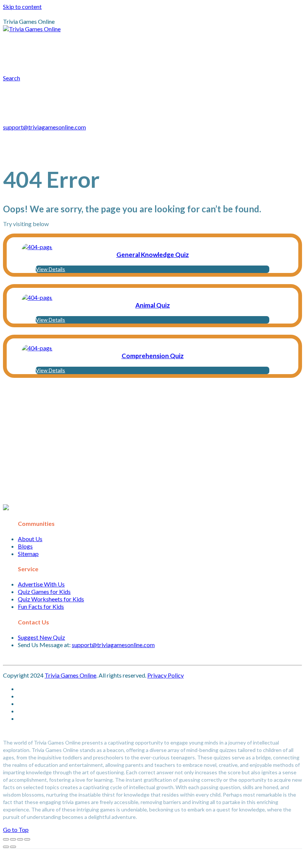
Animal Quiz (152, 305)
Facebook (100, 61)
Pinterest (232, 46)
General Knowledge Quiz (152, 254)
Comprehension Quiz (153, 356)
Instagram (269, 46)
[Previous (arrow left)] (6, 847)
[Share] (13, 839)
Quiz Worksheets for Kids (51, 598)
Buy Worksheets (179, 46)
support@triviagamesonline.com (44, 127)
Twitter (66, 61)
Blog (133, 46)
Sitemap (28, 553)
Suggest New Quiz (41, 637)
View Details (50, 269)
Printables (74, 46)
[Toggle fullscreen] (20, 839)
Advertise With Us (41, 584)
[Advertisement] (152, 441)
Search (132, 61)
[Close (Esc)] (6, 839)
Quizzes (33, 46)
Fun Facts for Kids (41, 606)
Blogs (25, 546)
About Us (30, 538)
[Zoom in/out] (27, 839)
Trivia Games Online (70, 675)
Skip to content (22, 6)
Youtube (34, 61)
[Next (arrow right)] (13, 847)
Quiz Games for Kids (44, 591)
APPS (112, 46)
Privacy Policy (165, 675)
